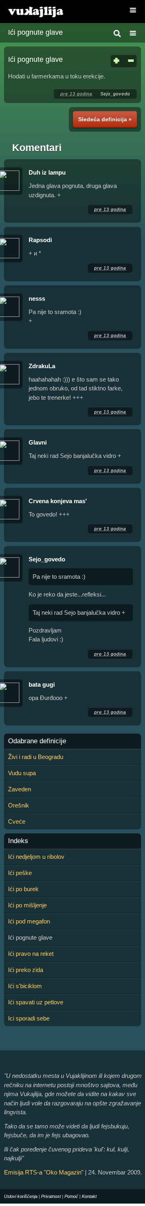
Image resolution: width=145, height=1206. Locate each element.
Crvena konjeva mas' (58, 501)
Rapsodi (40, 239)
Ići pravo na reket (31, 953)
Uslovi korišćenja (20, 1196)
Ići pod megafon (29, 921)
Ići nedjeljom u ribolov (36, 856)
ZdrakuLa (42, 366)
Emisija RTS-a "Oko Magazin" (43, 1172)
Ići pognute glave (35, 32)
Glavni (38, 442)
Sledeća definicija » (105, 119)
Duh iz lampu (47, 172)
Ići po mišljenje (27, 905)
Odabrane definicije (37, 741)
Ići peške (20, 872)
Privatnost (51, 1196)
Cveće (16, 821)
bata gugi (42, 684)
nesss (37, 298)
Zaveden (19, 789)
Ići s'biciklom (25, 986)
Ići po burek (23, 889)
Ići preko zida (25, 969)
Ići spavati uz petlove (35, 1002)
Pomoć (71, 1196)
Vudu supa (22, 773)
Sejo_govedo (115, 93)
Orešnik (18, 805)
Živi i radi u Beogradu (35, 756)
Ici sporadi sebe (29, 1018)
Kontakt (89, 1196)
